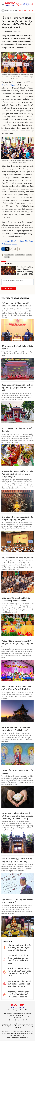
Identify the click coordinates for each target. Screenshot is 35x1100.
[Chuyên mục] (2, 4)
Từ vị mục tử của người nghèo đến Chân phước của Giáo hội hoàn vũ (18, 994)
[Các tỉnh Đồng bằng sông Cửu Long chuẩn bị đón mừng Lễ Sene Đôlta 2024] (8, 270)
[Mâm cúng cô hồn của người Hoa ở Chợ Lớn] (17, 455)
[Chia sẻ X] (7, 249)
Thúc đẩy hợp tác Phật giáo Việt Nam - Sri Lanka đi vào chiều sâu (16, 304)
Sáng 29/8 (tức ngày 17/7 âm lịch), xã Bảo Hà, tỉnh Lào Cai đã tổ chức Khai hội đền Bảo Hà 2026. (16, 354)
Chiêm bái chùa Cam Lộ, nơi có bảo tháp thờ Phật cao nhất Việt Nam (20, 983)
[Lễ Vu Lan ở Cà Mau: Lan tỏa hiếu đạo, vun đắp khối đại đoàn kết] (17, 625)
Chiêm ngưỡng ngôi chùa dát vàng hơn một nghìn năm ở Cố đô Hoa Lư (19, 947)
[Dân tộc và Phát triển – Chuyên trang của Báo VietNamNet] (10, 4)
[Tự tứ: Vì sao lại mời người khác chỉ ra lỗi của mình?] (17, 926)
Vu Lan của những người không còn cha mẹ (17, 771)
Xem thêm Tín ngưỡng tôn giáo (15, 298)
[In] (15, 249)
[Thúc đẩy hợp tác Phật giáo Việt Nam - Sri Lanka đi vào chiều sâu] (17, 330)
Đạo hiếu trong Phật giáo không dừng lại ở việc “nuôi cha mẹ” (15, 728)
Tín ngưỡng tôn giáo (26, 10)
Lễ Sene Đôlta (9, 254)
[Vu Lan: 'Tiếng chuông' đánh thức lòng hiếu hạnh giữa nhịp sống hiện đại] (17, 670)
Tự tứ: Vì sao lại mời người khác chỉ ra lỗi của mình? (17, 901)
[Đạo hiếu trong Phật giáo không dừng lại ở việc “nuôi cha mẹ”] (17, 754)
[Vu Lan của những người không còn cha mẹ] (17, 797)
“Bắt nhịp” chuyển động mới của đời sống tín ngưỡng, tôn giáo (17, 518)
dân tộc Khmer (20, 254)
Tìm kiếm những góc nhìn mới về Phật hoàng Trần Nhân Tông (16, 860)
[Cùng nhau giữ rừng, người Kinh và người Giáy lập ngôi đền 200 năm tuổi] (17, 412)
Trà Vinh (29, 254)
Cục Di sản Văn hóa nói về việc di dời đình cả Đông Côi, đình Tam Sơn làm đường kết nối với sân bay (17, 816)
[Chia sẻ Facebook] (3, 249)
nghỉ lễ (7, 257)
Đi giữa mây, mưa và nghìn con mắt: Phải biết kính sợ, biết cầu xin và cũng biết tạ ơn (17, 474)
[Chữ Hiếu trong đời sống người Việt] (17, 582)
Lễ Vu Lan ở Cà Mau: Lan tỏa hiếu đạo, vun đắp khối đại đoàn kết (15, 599)
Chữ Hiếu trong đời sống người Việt (17, 558)
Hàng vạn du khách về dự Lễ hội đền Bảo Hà (17, 347)
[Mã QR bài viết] (19, 249)
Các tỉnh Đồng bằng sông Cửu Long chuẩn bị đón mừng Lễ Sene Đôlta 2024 (25, 270)
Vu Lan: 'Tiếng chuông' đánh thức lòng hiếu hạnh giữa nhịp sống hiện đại (17, 643)
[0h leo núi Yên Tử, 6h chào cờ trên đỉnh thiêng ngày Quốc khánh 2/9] (17, 711)
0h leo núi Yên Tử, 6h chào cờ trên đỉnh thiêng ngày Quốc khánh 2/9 (16, 687)
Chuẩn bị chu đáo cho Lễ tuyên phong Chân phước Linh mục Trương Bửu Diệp (19, 972)
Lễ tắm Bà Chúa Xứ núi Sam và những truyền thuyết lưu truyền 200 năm (18, 959)
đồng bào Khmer (9, 85)
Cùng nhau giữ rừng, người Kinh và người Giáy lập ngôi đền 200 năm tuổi (17, 387)
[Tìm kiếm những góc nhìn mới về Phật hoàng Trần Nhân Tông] (17, 883)
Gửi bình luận (9, 288)
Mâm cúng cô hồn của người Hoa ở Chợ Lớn (16, 429)
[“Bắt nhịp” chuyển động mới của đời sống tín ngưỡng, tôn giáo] (17, 541)
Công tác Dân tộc (11, 10)
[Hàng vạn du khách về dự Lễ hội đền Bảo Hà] (17, 369)
